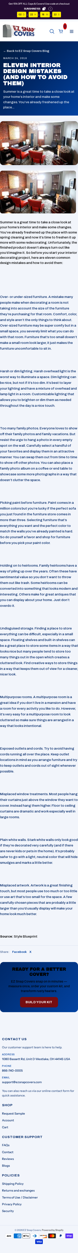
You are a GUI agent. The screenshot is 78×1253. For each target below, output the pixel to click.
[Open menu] (72, 31)
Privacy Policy (12, 1204)
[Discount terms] (50, 9)
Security (8, 1211)
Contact (7, 1152)
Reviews (8, 1159)
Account (8, 1120)
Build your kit (39, 1002)
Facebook (19, 951)
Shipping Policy (13, 1184)
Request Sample (13, 1113)
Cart (5, 1127)
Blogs (6, 1165)
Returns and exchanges (18, 1190)
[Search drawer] (52, 31)
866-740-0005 (12, 1070)
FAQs (5, 1145)
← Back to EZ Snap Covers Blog (26, 51)
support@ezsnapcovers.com (22, 1082)
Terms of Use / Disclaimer (20, 1197)
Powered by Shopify (52, 1230)
